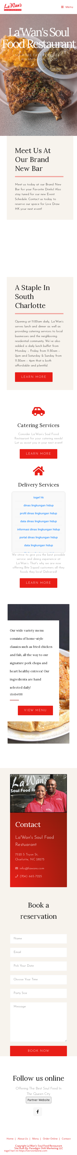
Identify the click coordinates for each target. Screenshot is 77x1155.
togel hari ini (11, 1150)
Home (10, 1138)
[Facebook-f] (37, 1111)
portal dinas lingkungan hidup (39, 537)
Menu (35, 1138)
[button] (34, 377)
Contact (66, 1138)
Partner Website (39, 1100)
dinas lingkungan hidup (39, 505)
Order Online (50, 1138)
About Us (23, 1138)
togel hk (38, 497)
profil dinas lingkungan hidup (38, 513)
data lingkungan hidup (38, 545)
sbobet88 (16, 694)
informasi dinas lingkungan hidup (38, 529)
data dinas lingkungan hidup (38, 521)
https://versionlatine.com (33, 1150)
